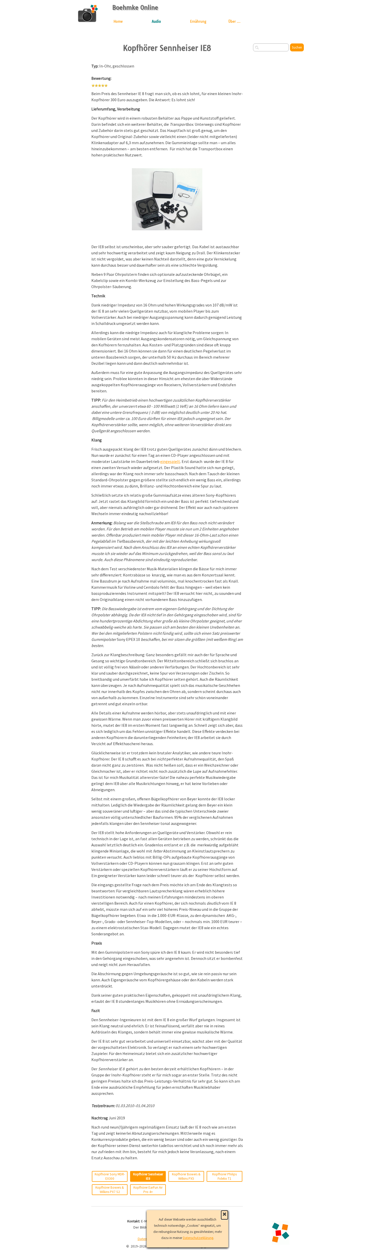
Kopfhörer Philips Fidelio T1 (224, 1176)
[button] (167, 168)
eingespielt (170, 461)
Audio (156, 21)
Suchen (297, 47)
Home (118, 21)
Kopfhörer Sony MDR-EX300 (110, 1176)
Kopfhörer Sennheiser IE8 (148, 1176)
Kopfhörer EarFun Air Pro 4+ (147, 1189)
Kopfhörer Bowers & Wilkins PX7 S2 (109, 1189)
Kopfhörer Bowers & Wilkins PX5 (186, 1176)
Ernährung (198, 21)
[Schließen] (224, 1215)
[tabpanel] (167, 110)
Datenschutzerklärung (198, 1238)
